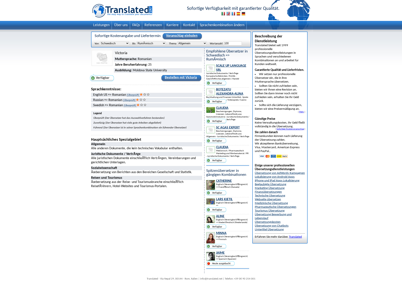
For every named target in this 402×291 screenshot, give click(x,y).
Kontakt (189, 25)
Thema (172, 43)
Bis (133, 43)
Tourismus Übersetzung (270, 210)
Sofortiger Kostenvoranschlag (290, 129)
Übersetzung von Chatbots (272, 225)
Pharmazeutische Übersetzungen (275, 207)
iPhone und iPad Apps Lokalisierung (277, 180)
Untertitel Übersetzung (269, 229)
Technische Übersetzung (270, 195)
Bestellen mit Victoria (181, 77)
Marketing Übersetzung (270, 188)
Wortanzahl (216, 43)
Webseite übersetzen (268, 199)
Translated (295, 237)
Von (97, 43)
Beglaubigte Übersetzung (270, 184)
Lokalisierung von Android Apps (275, 177)
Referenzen (153, 25)
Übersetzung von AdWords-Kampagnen (280, 173)
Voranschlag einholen (181, 36)
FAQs (136, 25)
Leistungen (101, 25)
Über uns (121, 25)
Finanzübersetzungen (268, 192)
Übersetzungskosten (268, 222)
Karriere (172, 25)
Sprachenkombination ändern (222, 25)
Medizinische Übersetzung (271, 203)
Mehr (301, 112)
